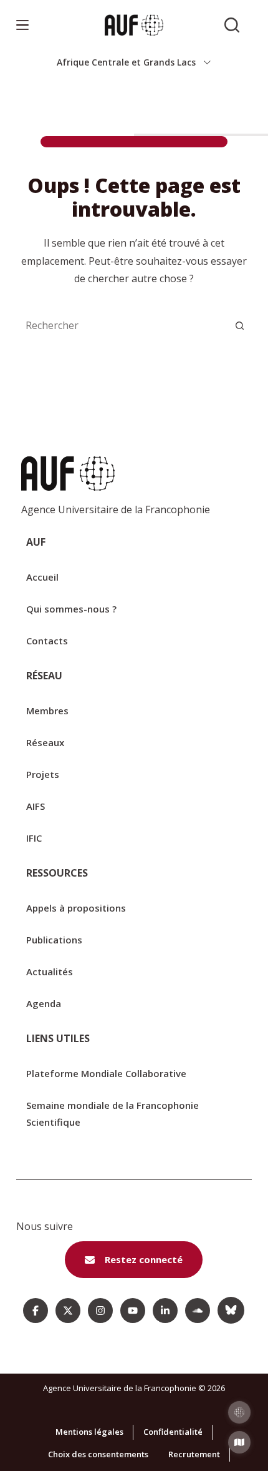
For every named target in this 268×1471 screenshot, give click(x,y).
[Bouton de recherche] (239, 325)
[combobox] (121, 325)
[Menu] (22, 25)
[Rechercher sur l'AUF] (232, 25)
